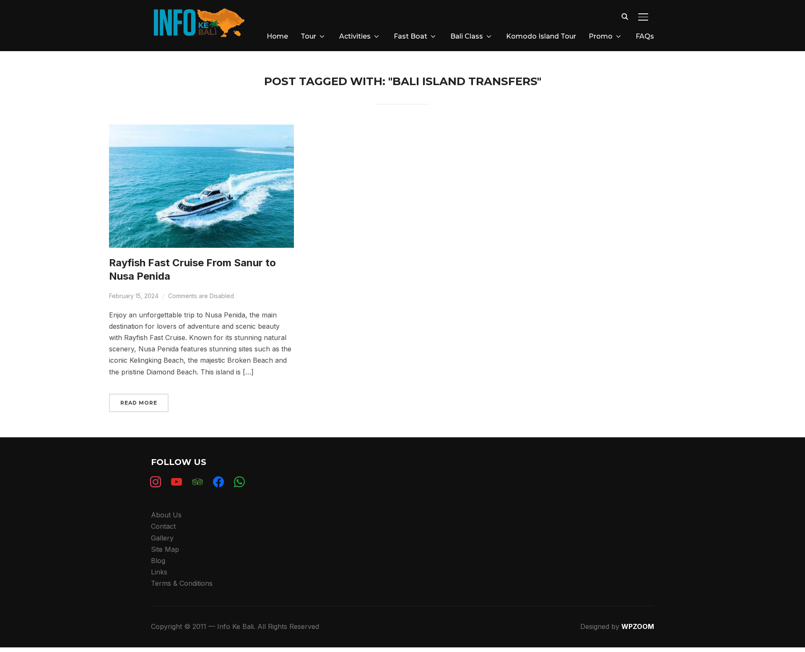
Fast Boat (410, 36)
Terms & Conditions (182, 583)
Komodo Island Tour (541, 36)
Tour (308, 36)
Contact (163, 526)
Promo (601, 36)
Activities (355, 36)
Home (277, 36)
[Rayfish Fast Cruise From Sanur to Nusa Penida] (201, 130)
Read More (138, 403)
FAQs (645, 36)
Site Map (165, 549)
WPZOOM (637, 626)
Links (159, 572)
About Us (166, 515)
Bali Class (466, 36)
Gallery (162, 538)
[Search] (624, 16)
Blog (158, 560)
